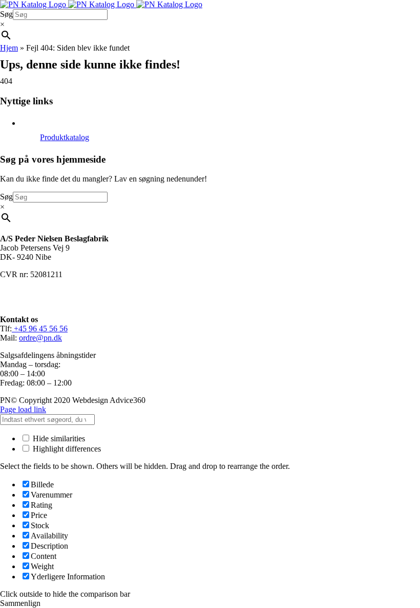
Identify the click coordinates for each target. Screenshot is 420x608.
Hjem (9, 47)
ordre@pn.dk (40, 337)
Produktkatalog (64, 137)
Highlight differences (66, 448)
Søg (6, 14)
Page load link (23, 409)
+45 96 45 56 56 (40, 328)
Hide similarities (58, 438)
